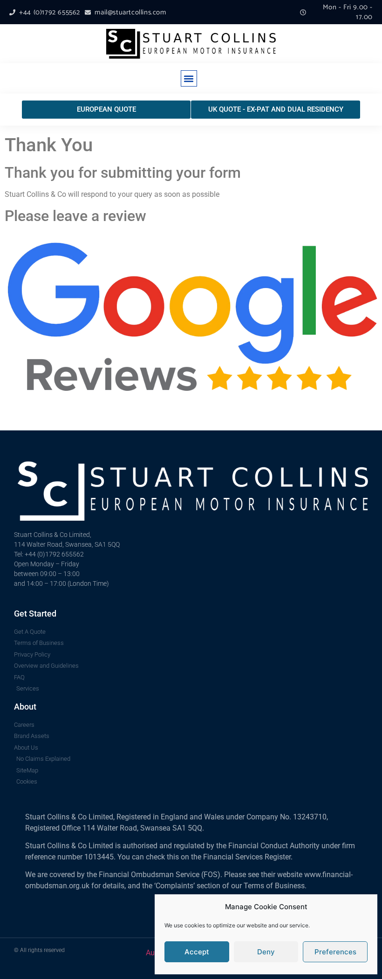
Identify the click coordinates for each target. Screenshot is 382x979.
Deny (266, 951)
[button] (189, 78)
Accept (196, 951)
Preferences (335, 951)
